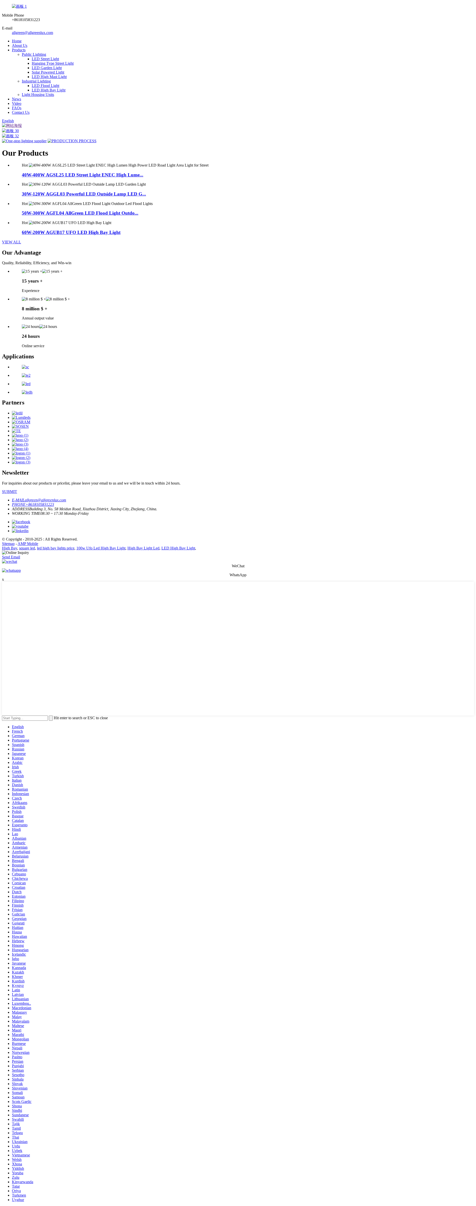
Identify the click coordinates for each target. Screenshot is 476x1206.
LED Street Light (45, 59)
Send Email (11, 557)
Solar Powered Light (48, 72)
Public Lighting (34, 54)
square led (27, 548)
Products (19, 50)
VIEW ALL (11, 242)
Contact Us (21, 112)
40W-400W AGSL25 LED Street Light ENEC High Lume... (82, 174)
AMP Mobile (28, 544)
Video (16, 103)
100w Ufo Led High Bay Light (100, 548)
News (16, 99)
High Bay (9, 548)
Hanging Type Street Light (53, 63)
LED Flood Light (45, 86)
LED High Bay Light (48, 90)
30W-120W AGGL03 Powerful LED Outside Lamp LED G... (84, 194)
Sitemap (8, 544)
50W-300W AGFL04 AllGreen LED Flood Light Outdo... (80, 213)
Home (17, 41)
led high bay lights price (55, 548)
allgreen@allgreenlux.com (32, 32)
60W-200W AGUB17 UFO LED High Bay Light (71, 232)
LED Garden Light (47, 68)
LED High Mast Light (49, 77)
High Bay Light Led (143, 548)
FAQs (16, 108)
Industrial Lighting (36, 81)
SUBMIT (9, 491)
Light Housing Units (38, 94)
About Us (19, 45)
